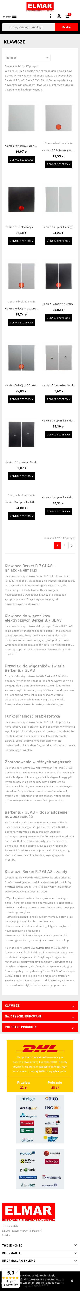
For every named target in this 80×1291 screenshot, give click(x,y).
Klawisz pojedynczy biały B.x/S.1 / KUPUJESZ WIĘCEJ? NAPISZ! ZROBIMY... (21, 146)
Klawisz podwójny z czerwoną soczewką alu (21, 385)
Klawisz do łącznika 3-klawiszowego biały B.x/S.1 (21, 502)
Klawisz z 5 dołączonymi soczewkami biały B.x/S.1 (58, 150)
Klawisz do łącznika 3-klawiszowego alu (58, 421)
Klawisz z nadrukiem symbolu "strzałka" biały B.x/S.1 (58, 385)
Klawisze (12, 1005)
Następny (71, 545)
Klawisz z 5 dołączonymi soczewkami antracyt (21, 227)
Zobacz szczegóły (21, 159)
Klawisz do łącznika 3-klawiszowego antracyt (58, 497)
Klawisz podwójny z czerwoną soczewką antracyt (58, 304)
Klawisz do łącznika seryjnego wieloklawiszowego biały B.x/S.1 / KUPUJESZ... (58, 227)
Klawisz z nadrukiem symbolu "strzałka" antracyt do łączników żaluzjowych (21, 462)
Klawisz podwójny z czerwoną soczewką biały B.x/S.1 (21, 309)
